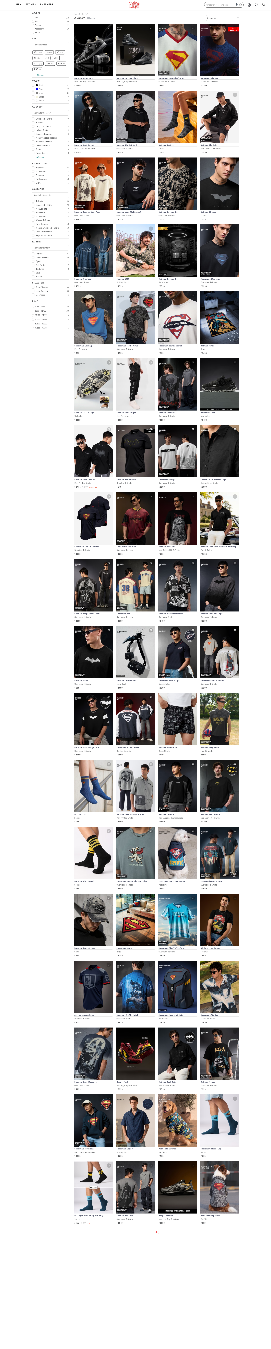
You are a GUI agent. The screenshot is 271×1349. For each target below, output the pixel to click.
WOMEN (31, 4)
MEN (18, 4)
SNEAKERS (46, 4)
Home (76, 14)
